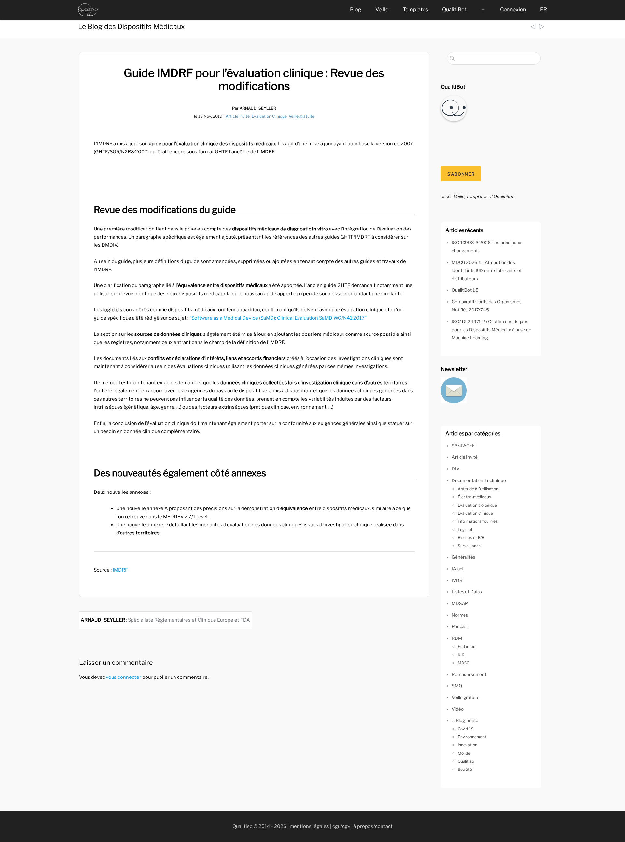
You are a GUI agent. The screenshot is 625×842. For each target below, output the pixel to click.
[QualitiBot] (454, 107)
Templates (415, 10)
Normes (460, 615)
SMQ (457, 685)
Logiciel (465, 529)
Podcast (460, 626)
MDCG (464, 662)
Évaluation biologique (477, 505)
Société (465, 769)
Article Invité (238, 116)
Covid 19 (466, 728)
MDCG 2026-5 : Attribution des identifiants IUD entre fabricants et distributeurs (486, 270)
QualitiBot (454, 10)
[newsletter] (454, 389)
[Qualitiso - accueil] (88, 10)
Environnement (472, 736)
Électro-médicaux (474, 496)
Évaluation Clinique (269, 116)
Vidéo (458, 709)
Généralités (463, 556)
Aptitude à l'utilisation (478, 488)
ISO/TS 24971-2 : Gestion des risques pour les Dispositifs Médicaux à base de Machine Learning (491, 329)
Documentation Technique (479, 480)
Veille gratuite (301, 116)
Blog (355, 10)
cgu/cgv (341, 826)
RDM (457, 638)
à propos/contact (373, 826)
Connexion (513, 10)
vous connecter (123, 677)
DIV (455, 468)
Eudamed (466, 646)
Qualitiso (466, 761)
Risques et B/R (471, 537)
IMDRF (120, 570)
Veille (381, 10)
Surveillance (469, 545)
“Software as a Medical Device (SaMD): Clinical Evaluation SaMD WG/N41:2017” (278, 318)
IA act (458, 568)
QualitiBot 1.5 (465, 290)
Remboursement (469, 674)
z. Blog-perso (465, 720)
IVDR (457, 580)
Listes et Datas (467, 591)
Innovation (467, 745)
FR (543, 10)
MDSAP (460, 603)
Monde (464, 753)
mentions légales (309, 826)
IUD (461, 654)
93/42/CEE (463, 445)
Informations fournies (478, 521)
